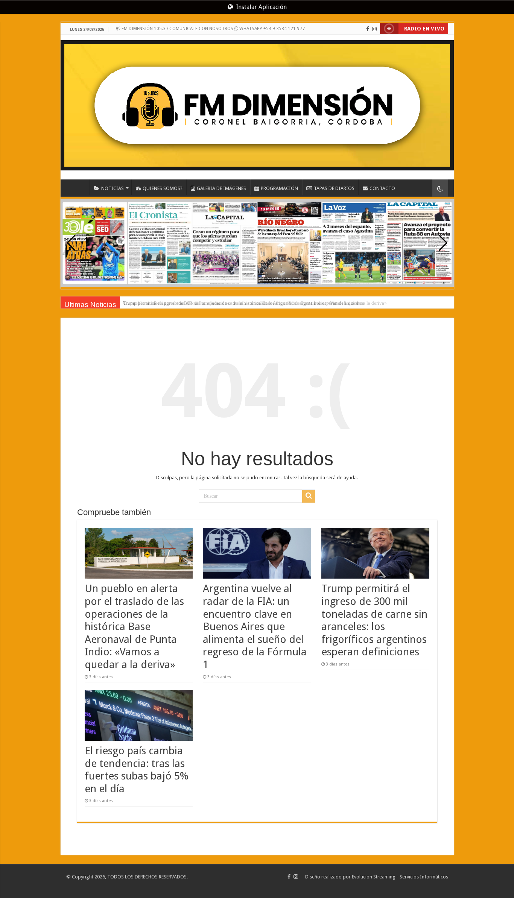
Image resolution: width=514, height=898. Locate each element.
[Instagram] (374, 28)
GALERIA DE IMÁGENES (221, 188)
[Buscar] (308, 496)
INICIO (80, 187)
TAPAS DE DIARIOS (334, 188)
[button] (443, 243)
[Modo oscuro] (440, 188)
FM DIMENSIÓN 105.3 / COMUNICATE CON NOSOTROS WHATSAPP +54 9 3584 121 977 (212, 28)
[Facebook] (367, 28)
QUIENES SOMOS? (162, 188)
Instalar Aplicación (261, 7)
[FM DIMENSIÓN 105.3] (257, 102)
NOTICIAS (112, 188)
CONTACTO (382, 188)
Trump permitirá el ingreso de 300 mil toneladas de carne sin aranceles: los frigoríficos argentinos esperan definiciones (243, 303)
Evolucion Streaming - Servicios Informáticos (400, 877)
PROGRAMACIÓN (279, 188)
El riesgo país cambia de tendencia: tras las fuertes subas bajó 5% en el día (137, 770)
